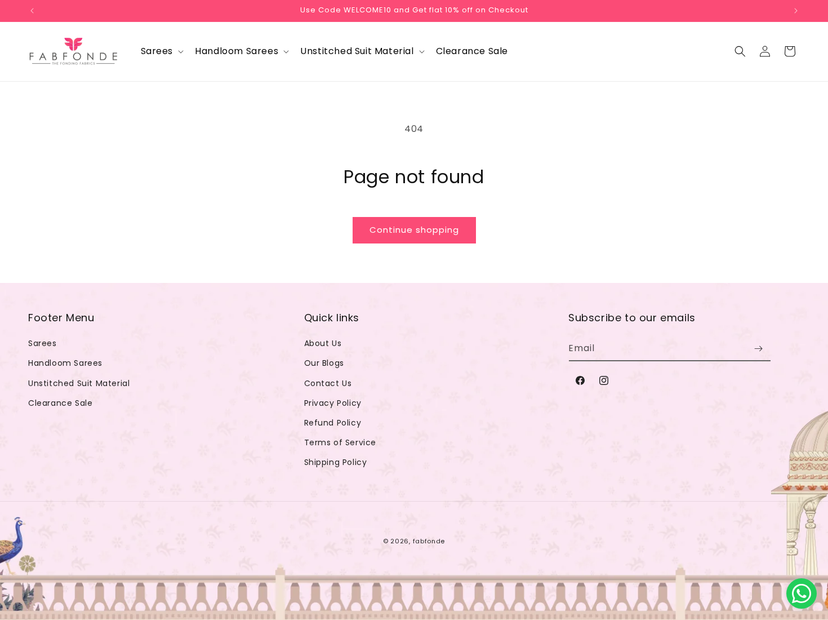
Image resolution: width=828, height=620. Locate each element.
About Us (323, 343)
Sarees (42, 343)
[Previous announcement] (32, 10)
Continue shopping (414, 230)
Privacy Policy (333, 403)
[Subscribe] (758, 348)
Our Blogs (324, 363)
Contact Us (328, 383)
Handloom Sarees (65, 363)
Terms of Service (340, 442)
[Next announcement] (796, 10)
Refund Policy (333, 422)
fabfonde (429, 541)
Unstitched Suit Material (79, 383)
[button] (161, 51)
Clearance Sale (60, 403)
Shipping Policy (335, 462)
